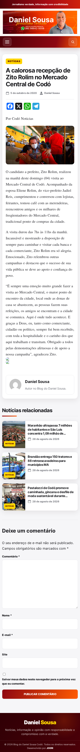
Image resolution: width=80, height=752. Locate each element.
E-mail (7, 635)
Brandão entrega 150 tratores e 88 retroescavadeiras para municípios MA (50, 461)
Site (4, 654)
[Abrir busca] (73, 42)
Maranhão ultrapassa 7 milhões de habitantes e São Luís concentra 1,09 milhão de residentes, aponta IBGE (50, 431)
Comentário (11, 556)
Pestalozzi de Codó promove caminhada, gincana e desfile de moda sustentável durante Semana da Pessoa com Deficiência (50, 496)
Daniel (40, 722)
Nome (7, 615)
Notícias (14, 61)
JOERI (50, 748)
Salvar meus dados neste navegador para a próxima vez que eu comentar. (39, 681)
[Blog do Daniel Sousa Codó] (40, 22)
